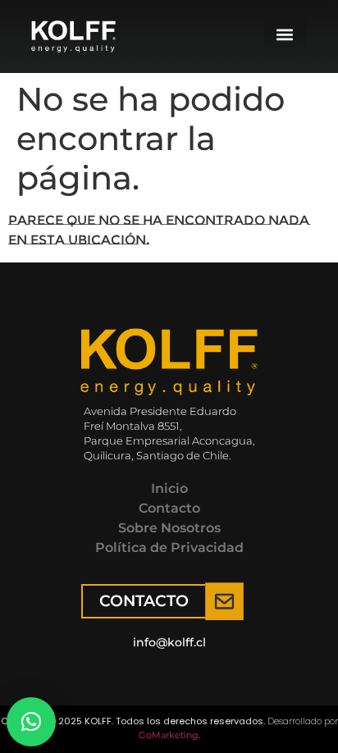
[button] (285, 34)
